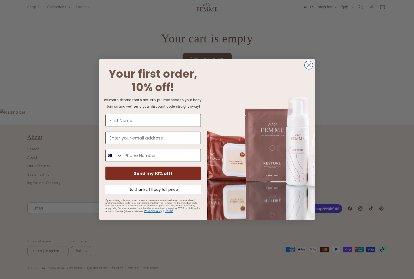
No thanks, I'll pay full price (153, 189)
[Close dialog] (309, 65)
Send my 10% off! (153, 173)
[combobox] (114, 155)
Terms (169, 211)
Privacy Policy (153, 211)
